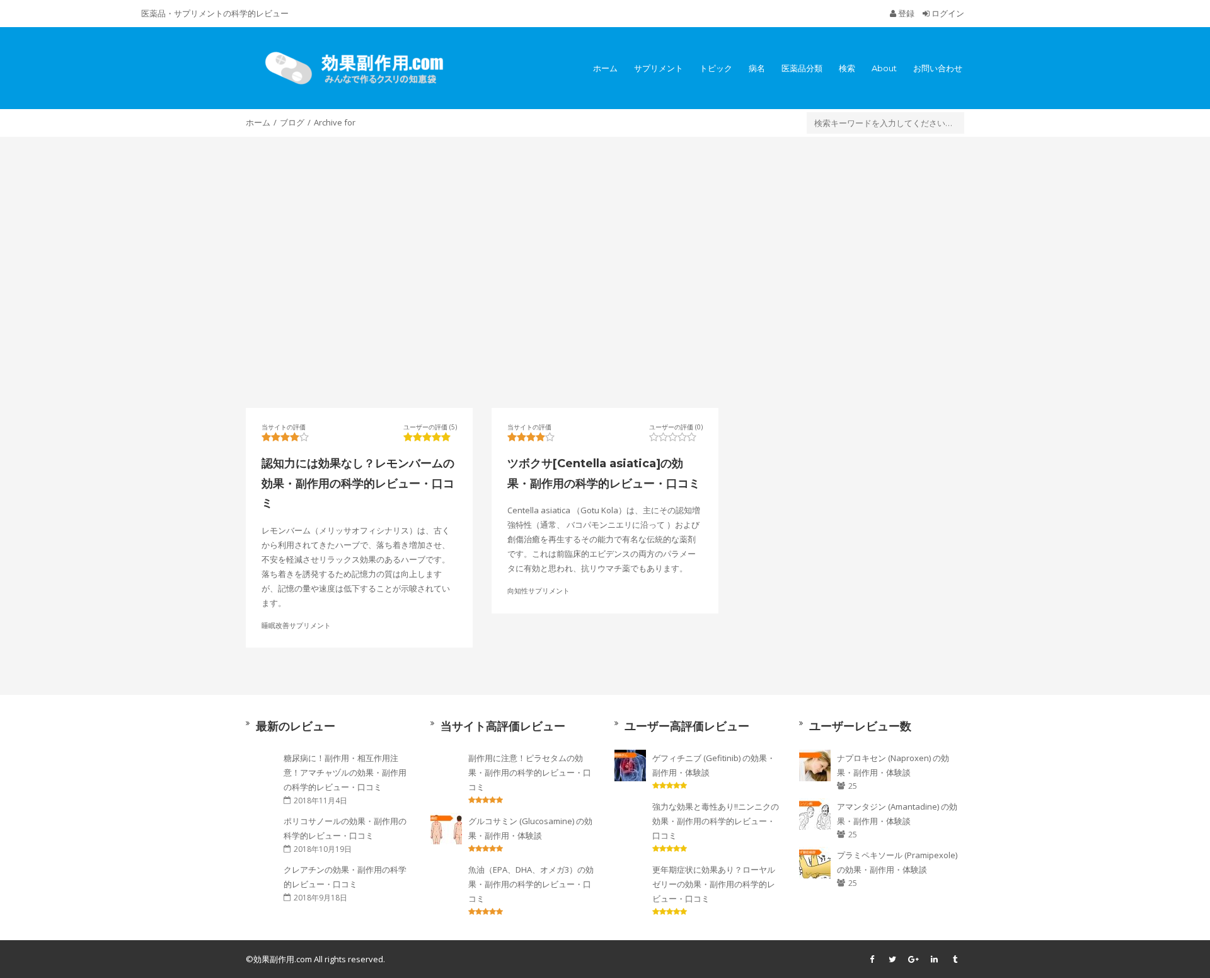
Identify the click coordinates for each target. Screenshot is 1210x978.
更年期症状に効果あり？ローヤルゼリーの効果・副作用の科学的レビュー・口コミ (713, 884)
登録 (906, 13)
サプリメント (658, 68)
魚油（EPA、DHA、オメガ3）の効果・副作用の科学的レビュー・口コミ (531, 884)
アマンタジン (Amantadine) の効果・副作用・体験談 (897, 814)
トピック (716, 68)
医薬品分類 (801, 68)
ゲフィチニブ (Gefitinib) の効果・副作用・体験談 (713, 765)
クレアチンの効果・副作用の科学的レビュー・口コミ (345, 877)
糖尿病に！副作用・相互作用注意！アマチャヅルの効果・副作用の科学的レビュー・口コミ (345, 772)
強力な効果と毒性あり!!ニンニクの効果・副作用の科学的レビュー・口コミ (715, 821)
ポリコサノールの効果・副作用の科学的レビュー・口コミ (345, 828)
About (884, 68)
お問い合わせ (937, 68)
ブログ (292, 122)
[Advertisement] (605, 272)
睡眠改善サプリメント (296, 624)
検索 (847, 68)
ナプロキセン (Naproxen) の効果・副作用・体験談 (893, 765)
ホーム (605, 68)
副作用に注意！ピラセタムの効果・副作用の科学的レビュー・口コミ (529, 772)
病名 (757, 68)
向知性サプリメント (538, 590)
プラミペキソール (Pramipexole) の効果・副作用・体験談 (897, 862)
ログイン (947, 13)
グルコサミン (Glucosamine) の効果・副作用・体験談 (530, 828)
